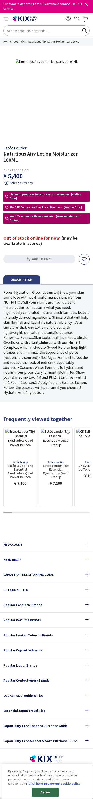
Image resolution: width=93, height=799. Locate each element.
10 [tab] (85, 512)
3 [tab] (25, 512)
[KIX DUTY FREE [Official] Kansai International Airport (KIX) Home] (25, 19)
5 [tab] (42, 512)
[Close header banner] (86, 5)
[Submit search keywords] (84, 30)
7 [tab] (59, 512)
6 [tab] (51, 512)
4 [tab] (33, 512)
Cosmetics (19, 41)
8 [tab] (68, 512)
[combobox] (46, 30)
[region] (46, 781)
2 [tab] (16, 512)
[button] (68, 18)
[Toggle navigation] (6, 19)
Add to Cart (42, 259)
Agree (45, 792)
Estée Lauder (15, 147)
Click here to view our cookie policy (54, 784)
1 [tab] (8, 512)
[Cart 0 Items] (85, 19)
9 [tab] (76, 512)
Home (7, 41)
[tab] (21, 280)
